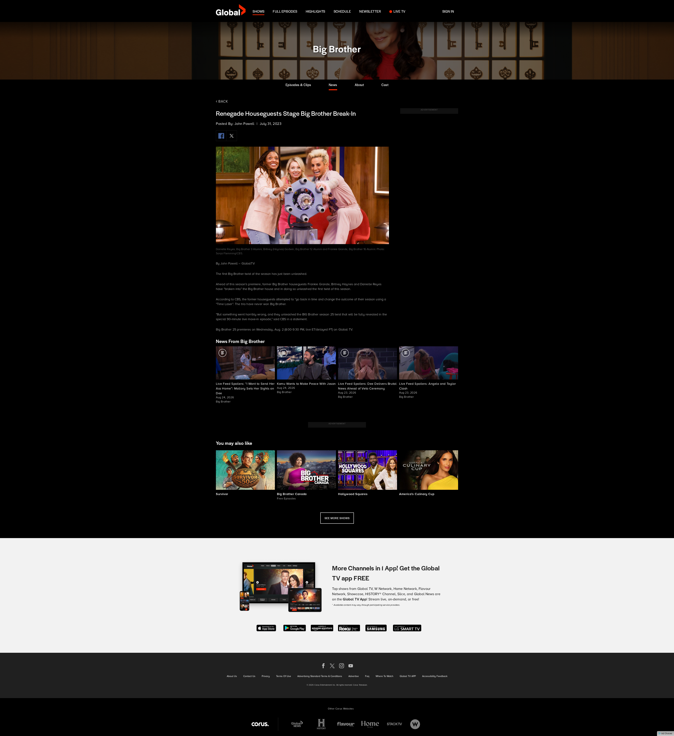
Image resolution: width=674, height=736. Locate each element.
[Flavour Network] (346, 724)
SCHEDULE (342, 11)
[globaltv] (231, 11)
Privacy (266, 676)
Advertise (353, 676)
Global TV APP (408, 676)
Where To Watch (384, 676)
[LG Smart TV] (407, 628)
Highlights (315, 11)
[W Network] (415, 724)
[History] (321, 724)
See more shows (337, 518)
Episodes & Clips (298, 84)
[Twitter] (231, 135)
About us (232, 676)
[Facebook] (221, 135)
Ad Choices (666, 733)
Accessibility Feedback (434, 676)
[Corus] (260, 724)
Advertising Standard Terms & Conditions (319, 676)
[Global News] (297, 724)
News (333, 84)
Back (222, 101)
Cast (384, 84)
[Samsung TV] (376, 628)
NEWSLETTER (370, 11)
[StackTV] (394, 724)
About (359, 84)
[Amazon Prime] (322, 628)
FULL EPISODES (285, 11)
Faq (367, 676)
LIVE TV (399, 11)
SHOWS (258, 11)
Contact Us (249, 676)
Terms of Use (283, 676)
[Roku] (349, 628)
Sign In (448, 11)
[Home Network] (370, 724)
